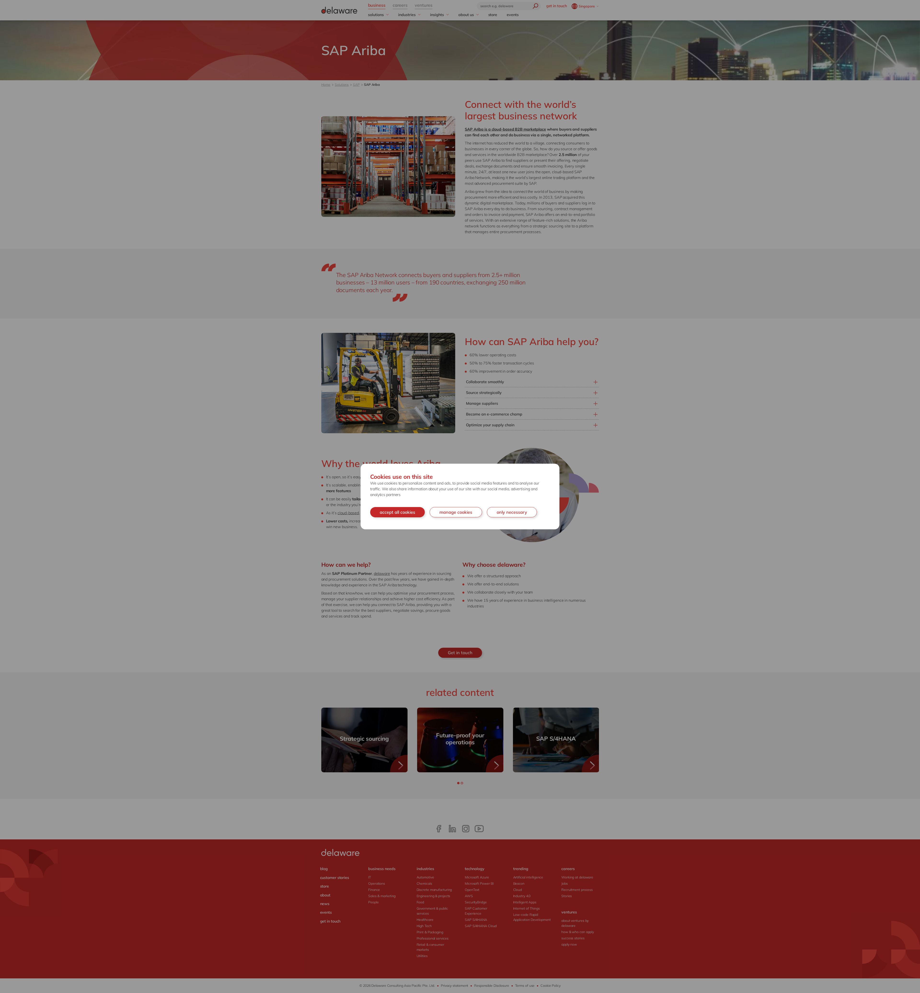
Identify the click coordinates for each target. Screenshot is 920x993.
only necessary (512, 512)
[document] (460, 497)
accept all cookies (397, 512)
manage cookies (455, 512)
